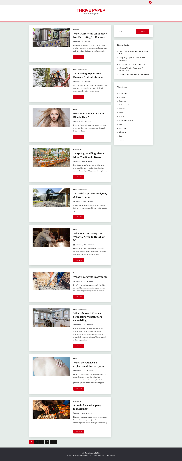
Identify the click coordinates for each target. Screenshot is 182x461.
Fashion (75, 109)
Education (122, 101)
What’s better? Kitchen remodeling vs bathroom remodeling (87, 317)
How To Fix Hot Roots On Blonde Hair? (133, 64)
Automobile (123, 93)
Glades (88, 41)
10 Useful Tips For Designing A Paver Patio (134, 74)
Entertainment (77, 149)
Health (75, 229)
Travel (121, 140)
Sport (121, 136)
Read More (79, 57)
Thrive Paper (91, 10)
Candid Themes (110, 455)
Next (53, 442)
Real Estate (123, 128)
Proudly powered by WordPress (78, 455)
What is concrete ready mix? (90, 276)
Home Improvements (80, 69)
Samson (91, 245)
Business (76, 29)
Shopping (122, 132)
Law (120, 124)
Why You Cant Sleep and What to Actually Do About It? (89, 237)
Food (121, 113)
